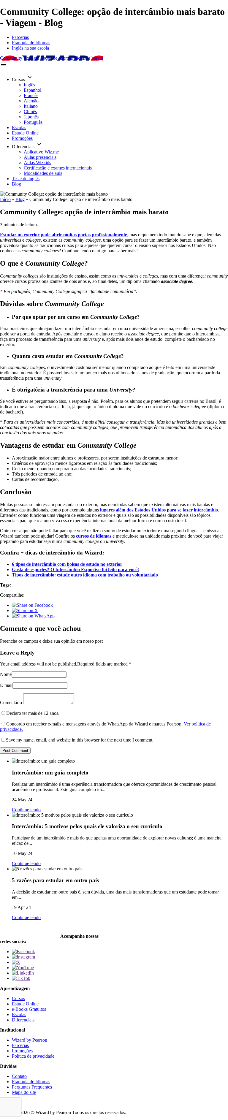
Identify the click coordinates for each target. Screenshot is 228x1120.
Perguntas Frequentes (32, 1086)
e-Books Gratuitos (29, 1009)
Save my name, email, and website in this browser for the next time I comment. (79, 739)
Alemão (31, 100)
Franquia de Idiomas (31, 42)
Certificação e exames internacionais (58, 167)
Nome (6, 674)
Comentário (11, 702)
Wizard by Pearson (29, 1040)
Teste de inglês (25, 178)
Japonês (31, 116)
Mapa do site (24, 1092)
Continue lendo (26, 809)
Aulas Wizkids (37, 162)
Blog (16, 183)
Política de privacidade (33, 1056)
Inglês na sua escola (30, 47)
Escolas (19, 127)
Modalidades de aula (43, 173)
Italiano (31, 106)
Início (5, 199)
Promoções (22, 138)
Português (33, 122)
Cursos (18, 998)
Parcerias (20, 37)
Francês (31, 95)
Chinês (30, 111)
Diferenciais (23, 1019)
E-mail (6, 685)
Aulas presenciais (40, 157)
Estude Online (25, 132)
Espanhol (32, 90)
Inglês (29, 84)
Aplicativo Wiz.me (41, 151)
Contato (19, 1076)
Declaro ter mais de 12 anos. (32, 713)
